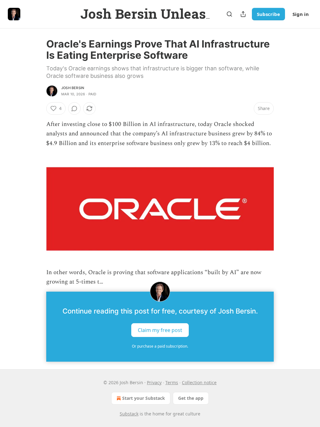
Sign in (300, 14)
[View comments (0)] (74, 108)
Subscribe (268, 14)
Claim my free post (160, 330)
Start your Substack (143, 398)
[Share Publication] (243, 14)
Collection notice (199, 382)
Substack (129, 414)
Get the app (190, 398)
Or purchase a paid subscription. (160, 346)
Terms (171, 382)
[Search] (229, 14)
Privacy (154, 382)
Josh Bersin (72, 88)
